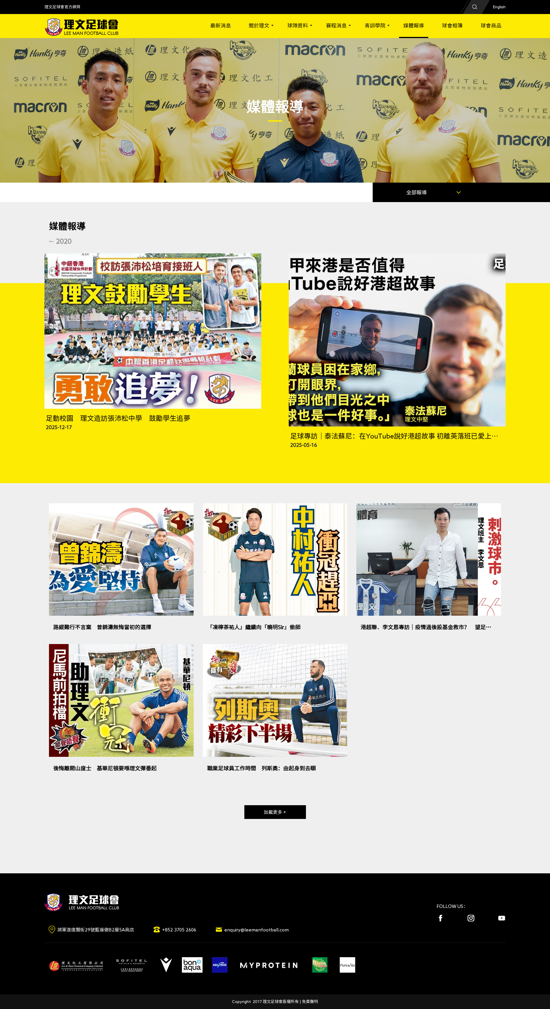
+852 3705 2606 (179, 929)
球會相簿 (452, 25)
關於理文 (259, 25)
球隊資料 (297, 25)
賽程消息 (336, 25)
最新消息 (220, 25)
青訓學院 (375, 25)
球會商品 (491, 25)
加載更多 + (275, 812)
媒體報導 (413, 25)
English (499, 7)
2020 (64, 241)
